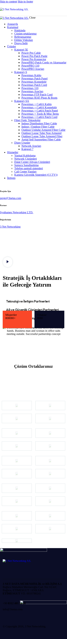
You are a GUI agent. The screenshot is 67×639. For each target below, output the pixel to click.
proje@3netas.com (10, 198)
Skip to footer (25, 1)
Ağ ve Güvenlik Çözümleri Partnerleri (32, 309)
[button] (33, 301)
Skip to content (8, 1)
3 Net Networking (10, 226)
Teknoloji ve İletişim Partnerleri (27, 301)
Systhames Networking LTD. (16, 212)
